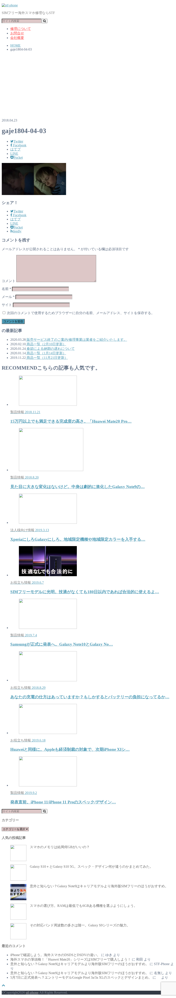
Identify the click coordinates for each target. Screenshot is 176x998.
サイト (7, 305)
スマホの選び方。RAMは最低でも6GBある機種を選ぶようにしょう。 (83, 905)
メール (8, 297)
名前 (6, 289)
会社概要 (17, 38)
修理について (20, 29)
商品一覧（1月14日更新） (46, 353)
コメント (8, 281)
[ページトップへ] (3, 985)
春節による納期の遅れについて (50, 348)
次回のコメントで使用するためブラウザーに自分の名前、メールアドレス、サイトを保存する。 (81, 313)
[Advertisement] (88, 85)
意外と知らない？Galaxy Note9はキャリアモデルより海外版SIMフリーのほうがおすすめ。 (99, 886)
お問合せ (17, 33)
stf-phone (32, 992)
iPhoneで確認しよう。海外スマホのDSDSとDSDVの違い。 (55, 955)
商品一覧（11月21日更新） (47, 357)
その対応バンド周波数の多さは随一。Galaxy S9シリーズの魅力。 (80, 925)
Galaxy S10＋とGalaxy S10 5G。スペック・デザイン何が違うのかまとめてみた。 (91, 866)
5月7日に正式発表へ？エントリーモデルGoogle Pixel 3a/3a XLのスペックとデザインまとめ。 (81, 977)
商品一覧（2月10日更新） (46, 344)
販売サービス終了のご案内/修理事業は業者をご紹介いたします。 (76, 339)
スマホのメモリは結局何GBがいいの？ (60, 847)
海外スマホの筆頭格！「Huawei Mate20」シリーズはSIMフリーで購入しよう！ (70, 959)
